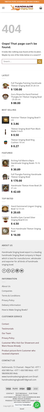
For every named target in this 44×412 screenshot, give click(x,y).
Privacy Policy (8, 300)
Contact (5, 324)
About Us (6, 286)
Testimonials (8, 328)
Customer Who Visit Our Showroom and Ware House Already (20, 344)
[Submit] (39, 61)
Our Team (6, 333)
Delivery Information (11, 305)
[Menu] (3, 8)
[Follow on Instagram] (8, 271)
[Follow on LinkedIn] (17, 271)
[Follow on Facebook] (4, 271)
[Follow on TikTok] (13, 271)
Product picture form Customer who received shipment (18, 352)
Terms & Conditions (11, 295)
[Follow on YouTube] (22, 271)
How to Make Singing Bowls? (15, 309)
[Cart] (40, 8)
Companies (7, 291)
